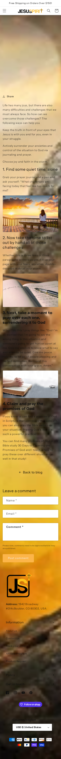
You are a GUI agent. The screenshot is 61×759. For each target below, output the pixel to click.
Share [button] (10, 96)
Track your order (16, 646)
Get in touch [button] (15, 684)
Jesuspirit (35, 751)
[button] (4, 11)
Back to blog (32, 472)
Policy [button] (10, 675)
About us (11, 630)
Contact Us (13, 638)
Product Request (16, 661)
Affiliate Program (16, 653)
